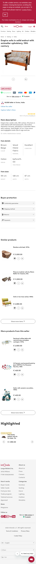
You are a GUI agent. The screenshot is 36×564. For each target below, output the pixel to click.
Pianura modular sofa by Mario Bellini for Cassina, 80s (23, 273)
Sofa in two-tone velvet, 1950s (23, 297)
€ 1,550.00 (11, 442)
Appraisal (4, 500)
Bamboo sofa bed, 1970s (21, 247)
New (6, 26)
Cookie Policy (18, 536)
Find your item (6, 491)
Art (23, 31)
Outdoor (27, 31)
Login (30, 26)
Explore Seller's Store (8, 110)
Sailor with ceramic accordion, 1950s (23, 389)
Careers (21, 474)
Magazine (4, 507)
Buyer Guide (5, 485)
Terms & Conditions (12, 531)
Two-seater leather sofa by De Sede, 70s (12, 436)
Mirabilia (33, 31)
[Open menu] (2, 26)
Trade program (6, 494)
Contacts (22, 477)
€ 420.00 (17, 370)
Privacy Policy (25, 531)
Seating (9, 31)
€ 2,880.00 (17, 304)
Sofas (15, 36)
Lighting (19, 31)
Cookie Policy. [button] (27, 10)
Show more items (17, 321)
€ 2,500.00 (17, 345)
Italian (4, 159)
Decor (13, 31)
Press (20, 471)
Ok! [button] (5, 14)
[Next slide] (32, 441)
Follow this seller (6, 106)
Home (2, 36)
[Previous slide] (3, 441)
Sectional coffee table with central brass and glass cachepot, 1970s (22, 340)
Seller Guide (5, 488)
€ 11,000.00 (17, 279)
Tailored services (6, 497)
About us (22, 468)
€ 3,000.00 (17, 254)
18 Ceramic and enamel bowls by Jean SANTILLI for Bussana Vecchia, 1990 (24, 365)
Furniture (3, 31)
